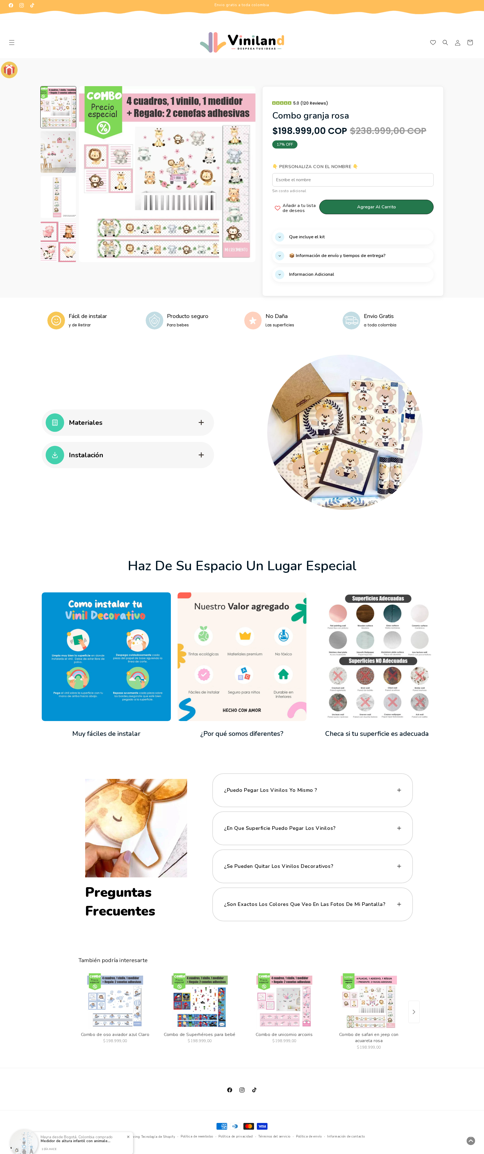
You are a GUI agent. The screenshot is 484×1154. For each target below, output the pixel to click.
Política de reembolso (197, 1136)
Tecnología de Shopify (158, 1137)
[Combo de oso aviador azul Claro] (115, 1001)
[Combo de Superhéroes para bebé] (199, 1001)
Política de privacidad (235, 1136)
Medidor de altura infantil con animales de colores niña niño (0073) (76, 1132)
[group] (58, 107)
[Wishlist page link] (433, 42)
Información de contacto (346, 1136)
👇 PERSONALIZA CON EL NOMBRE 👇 (315, 167)
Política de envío (309, 1136)
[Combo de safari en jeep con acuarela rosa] (368, 1001)
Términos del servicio (274, 1136)
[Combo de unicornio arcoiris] (284, 1001)
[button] (12, 42)
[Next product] (414, 1012)
